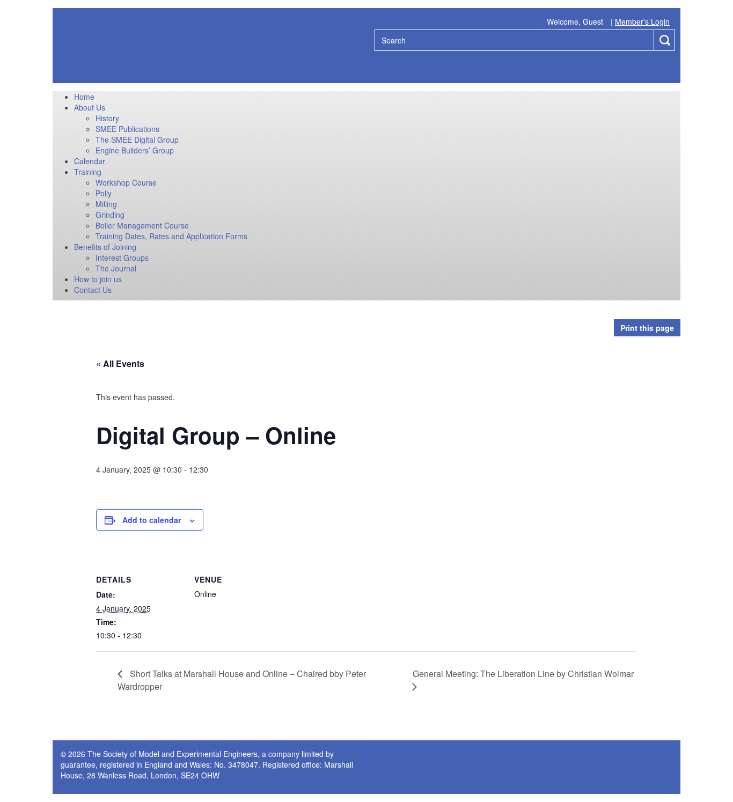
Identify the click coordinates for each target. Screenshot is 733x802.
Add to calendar (151, 519)
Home (84, 96)
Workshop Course (126, 182)
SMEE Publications (127, 128)
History (107, 118)
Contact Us (93, 289)
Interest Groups (122, 257)
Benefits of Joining (105, 246)
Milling (106, 203)
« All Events (120, 363)
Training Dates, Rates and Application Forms (171, 236)
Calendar (89, 161)
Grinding (110, 214)
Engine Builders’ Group (135, 150)
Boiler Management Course (142, 225)
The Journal (116, 268)
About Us (89, 107)
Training (87, 171)
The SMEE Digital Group (137, 139)
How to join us (98, 279)
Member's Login (642, 21)
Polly (104, 193)
